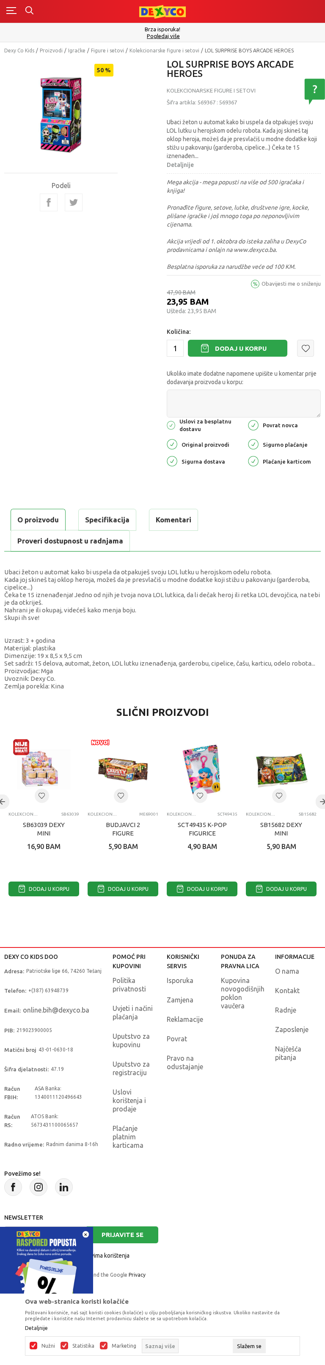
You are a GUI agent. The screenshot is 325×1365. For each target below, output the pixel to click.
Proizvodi (51, 50)
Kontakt (287, 990)
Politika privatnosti (129, 985)
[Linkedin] (63, 1187)
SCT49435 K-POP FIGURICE (202, 829)
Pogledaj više (163, 36)
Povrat (177, 1039)
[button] (305, 348)
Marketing (124, 1346)
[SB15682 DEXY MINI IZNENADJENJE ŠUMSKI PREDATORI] (281, 770)
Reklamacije (185, 1019)
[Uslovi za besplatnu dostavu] (171, 424)
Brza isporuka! (162, 29)
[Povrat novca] (253, 424)
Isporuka (180, 980)
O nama (287, 971)
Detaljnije (180, 164)
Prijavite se (122, 1234)
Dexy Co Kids (19, 50)
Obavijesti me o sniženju (291, 284)
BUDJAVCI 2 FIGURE (123, 829)
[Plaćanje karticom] (253, 460)
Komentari (173, 520)
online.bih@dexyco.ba (56, 1010)
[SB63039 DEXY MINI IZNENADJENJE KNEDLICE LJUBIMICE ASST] (44, 770)
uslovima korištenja (104, 1255)
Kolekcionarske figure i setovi (164, 50)
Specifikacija (107, 520)
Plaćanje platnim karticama (128, 1137)
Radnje (285, 1010)
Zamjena (180, 1000)
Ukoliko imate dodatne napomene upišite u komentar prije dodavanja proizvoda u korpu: (242, 377)
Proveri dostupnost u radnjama (70, 541)
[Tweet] (73, 202)
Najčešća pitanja (288, 1053)
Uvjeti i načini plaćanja (133, 1013)
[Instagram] (38, 1187)
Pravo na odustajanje (185, 1062)
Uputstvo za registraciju (131, 1068)
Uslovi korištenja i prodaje (129, 1100)
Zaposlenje (291, 1029)
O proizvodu (38, 520)
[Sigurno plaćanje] (253, 444)
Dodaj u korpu (241, 348)
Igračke (76, 50)
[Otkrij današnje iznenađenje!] (46, 1272)
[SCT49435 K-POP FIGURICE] (202, 770)
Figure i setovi (107, 50)
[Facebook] (48, 202)
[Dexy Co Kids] (162, 11)
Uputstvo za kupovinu (131, 1040)
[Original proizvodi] (172, 444)
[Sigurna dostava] (172, 460)
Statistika (83, 1346)
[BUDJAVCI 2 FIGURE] (123, 770)
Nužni (48, 1346)
